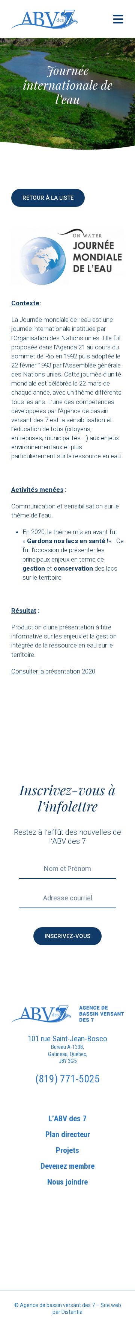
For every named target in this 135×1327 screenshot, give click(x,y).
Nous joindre (67, 1182)
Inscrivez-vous (67, 936)
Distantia (72, 1312)
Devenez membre (67, 1166)
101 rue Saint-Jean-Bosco (67, 1038)
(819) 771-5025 (67, 1079)
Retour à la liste (48, 197)
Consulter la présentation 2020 (53, 671)
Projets (67, 1150)
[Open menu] (118, 19)
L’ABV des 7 (67, 1119)
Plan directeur (67, 1134)
